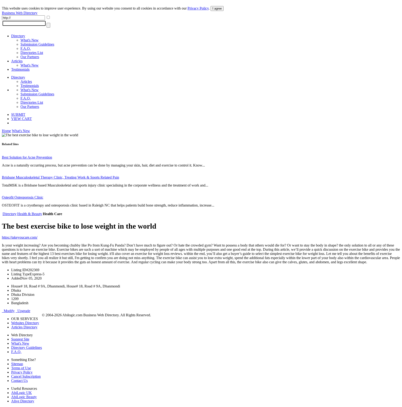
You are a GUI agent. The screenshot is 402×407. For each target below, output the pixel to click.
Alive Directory (22, 401)
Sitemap (17, 364)
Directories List (31, 53)
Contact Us (19, 381)
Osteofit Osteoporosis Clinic (22, 197)
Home (6, 131)
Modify (8, 311)
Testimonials (20, 69)
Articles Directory (24, 327)
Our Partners (29, 57)
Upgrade (23, 311)
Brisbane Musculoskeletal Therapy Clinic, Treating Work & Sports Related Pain (60, 177)
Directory (18, 36)
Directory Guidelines (26, 348)
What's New (29, 40)
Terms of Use (21, 368)
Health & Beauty (29, 214)
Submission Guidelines (37, 44)
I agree (217, 8)
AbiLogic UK (21, 393)
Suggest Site (20, 339)
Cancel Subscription (26, 376)
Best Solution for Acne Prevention (27, 157)
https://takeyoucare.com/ (19, 237)
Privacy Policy (198, 8)
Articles (17, 61)
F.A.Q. (25, 48)
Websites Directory (25, 323)
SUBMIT (18, 115)
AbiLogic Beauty (24, 397)
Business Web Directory (19, 13)
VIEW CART (21, 119)
